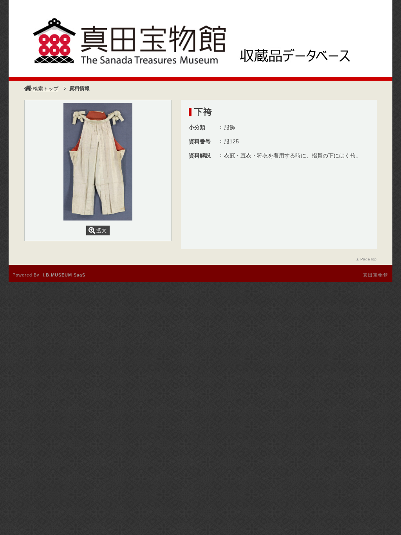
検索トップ (45, 89)
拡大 (101, 230)
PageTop (368, 259)
